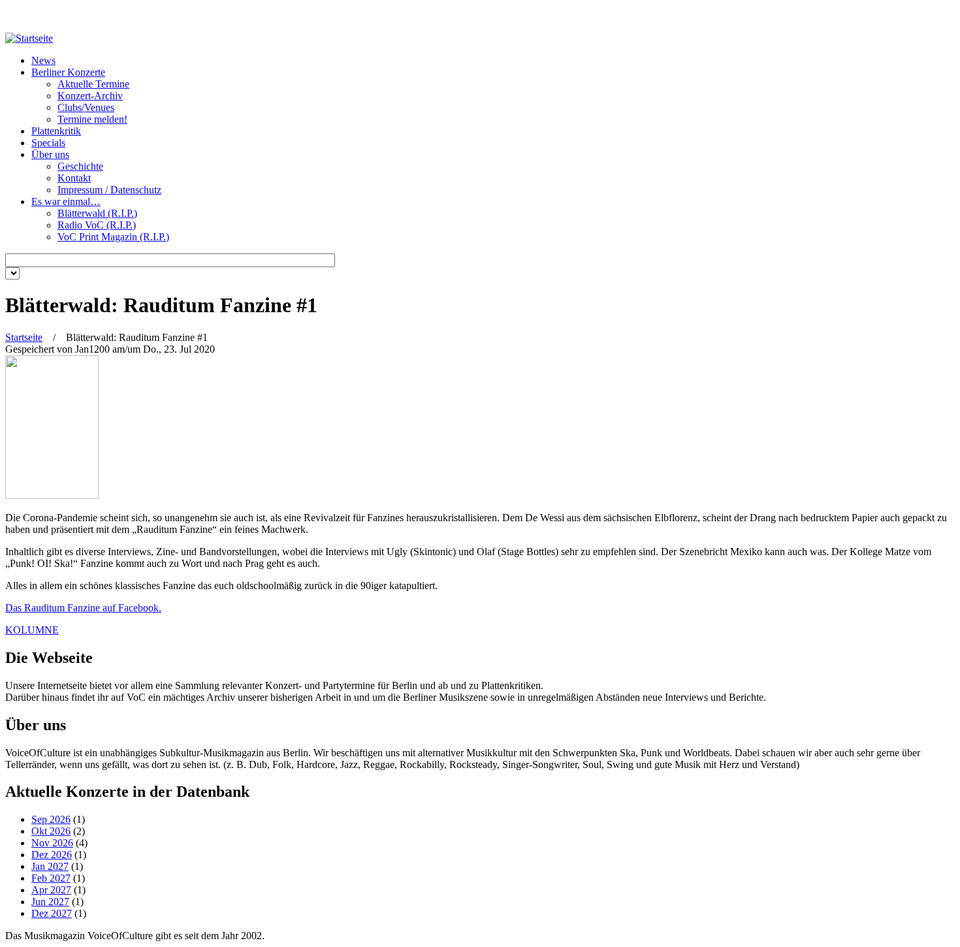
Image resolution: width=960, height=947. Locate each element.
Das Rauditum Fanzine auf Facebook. (83, 607)
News (43, 60)
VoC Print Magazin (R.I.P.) (113, 236)
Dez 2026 (51, 854)
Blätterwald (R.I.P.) (97, 213)
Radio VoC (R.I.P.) (96, 225)
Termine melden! (92, 119)
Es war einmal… (66, 201)
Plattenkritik (56, 130)
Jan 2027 (50, 866)
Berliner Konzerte (68, 72)
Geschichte (80, 166)
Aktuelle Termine (93, 83)
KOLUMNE (32, 629)
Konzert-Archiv (90, 95)
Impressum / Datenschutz (109, 189)
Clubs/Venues (85, 107)
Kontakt (74, 178)
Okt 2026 (51, 831)
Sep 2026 (51, 819)
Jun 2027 (50, 901)
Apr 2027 (51, 889)
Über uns (50, 154)
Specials (48, 142)
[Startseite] (29, 38)
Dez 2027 (51, 913)
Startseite (23, 337)
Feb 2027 (51, 878)
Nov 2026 (52, 842)
